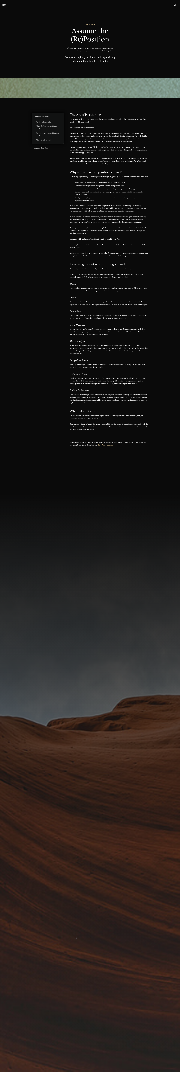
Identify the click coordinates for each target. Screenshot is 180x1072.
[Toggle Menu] (175, 4)
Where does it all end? (43, 140)
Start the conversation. (105, 445)
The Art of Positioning (43, 122)
